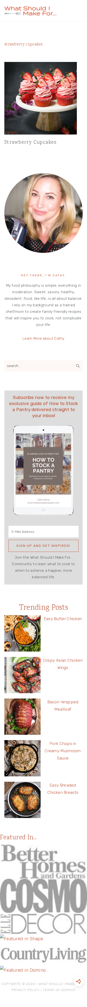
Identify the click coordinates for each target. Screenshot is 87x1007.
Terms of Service (59, 990)
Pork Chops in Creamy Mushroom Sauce (63, 750)
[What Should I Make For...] (30, 13)
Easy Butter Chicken (63, 618)
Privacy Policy (26, 990)
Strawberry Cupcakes (30, 142)
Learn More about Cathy (43, 338)
